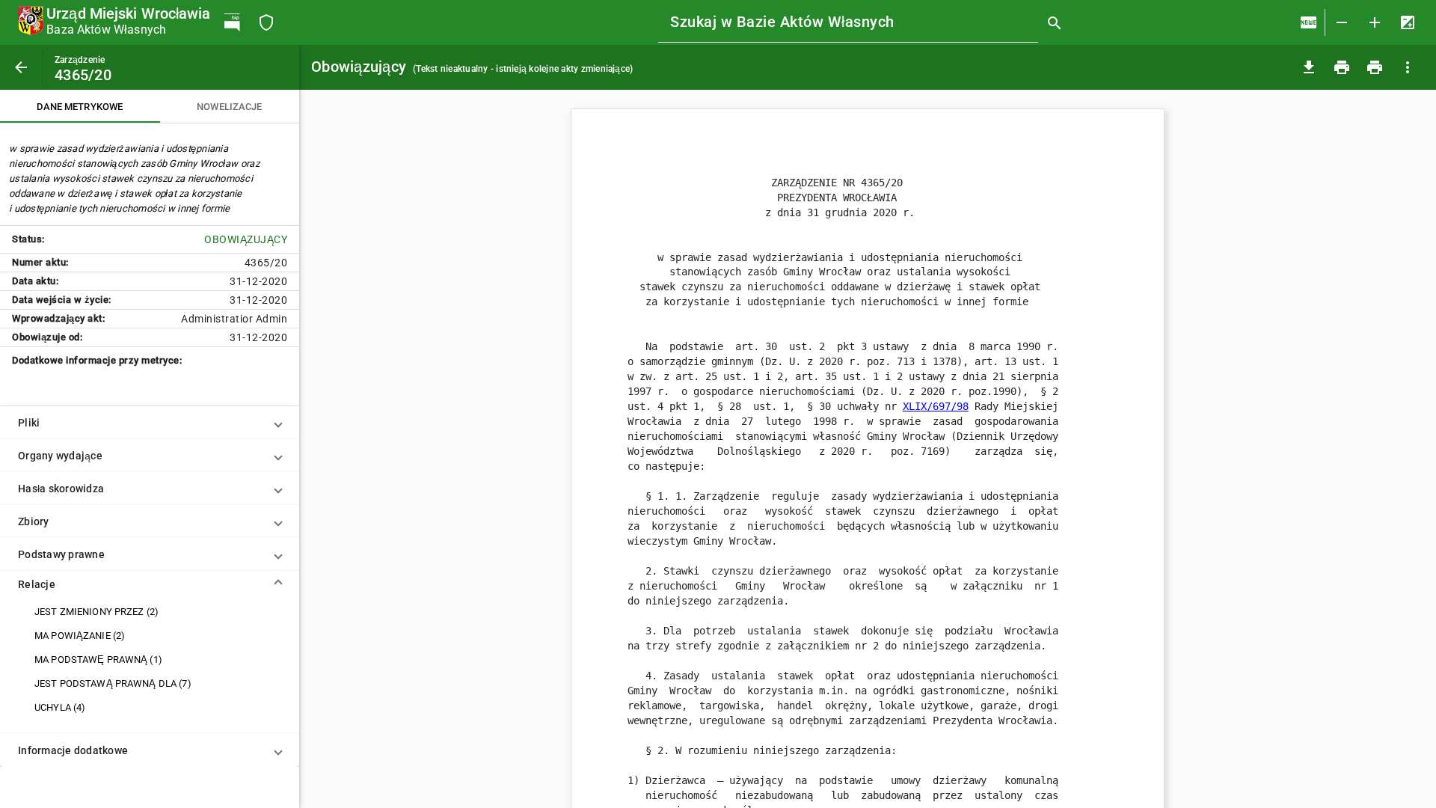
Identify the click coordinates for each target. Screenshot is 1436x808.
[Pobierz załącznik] (1308, 67)
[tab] (80, 106)
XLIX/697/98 (936, 406)
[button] (149, 422)
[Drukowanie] (1341, 67)
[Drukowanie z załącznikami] (1374, 67)
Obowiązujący (472, 67)
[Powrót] (20, 67)
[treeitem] (149, 612)
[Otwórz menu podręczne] (1407, 67)
